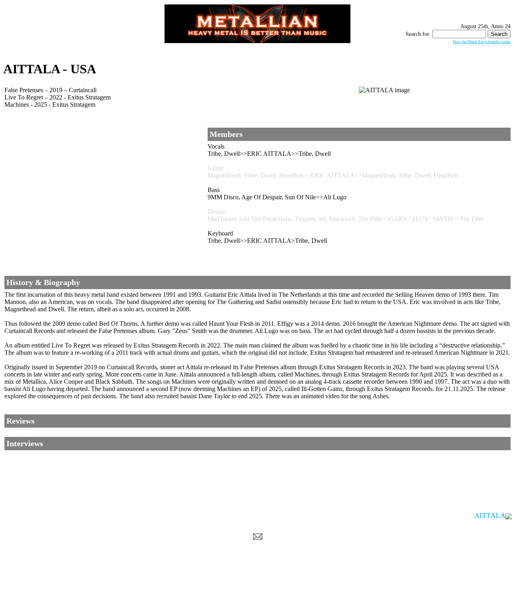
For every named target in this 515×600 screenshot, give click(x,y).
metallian (191, 584)
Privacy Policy (257, 592)
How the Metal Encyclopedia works (482, 41)
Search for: (418, 34)
